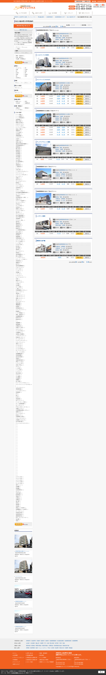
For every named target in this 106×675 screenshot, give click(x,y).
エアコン (19, 374)
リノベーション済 (21, 127)
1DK (17, 69)
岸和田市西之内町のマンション (22, 551)
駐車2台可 (19, 317)
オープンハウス (20, 194)
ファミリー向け (20, 210)
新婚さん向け (20, 208)
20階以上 (19, 499)
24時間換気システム (21, 290)
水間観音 (63, 174)
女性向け (19, 207)
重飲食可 (19, 223)
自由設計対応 (20, 512)
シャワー (19, 371)
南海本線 (28, 645)
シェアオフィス (20, 257)
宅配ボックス (20, 408)
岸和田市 (28, 640)
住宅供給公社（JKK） (22, 197)
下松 (49, 648)
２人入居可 (19, 132)
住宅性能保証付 (20, 145)
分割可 (18, 139)
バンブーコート (18, 576)
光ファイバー (20, 400)
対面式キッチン (20, 337)
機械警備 (19, 304)
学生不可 (19, 158)
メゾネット (19, 270)
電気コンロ (19, 343)
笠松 (64, 643)
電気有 (18, 293)
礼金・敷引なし (20, 57)
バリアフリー (20, 137)
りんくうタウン (43, 648)
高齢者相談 (19, 135)
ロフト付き (19, 269)
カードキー (19, 176)
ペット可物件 (43, 657)
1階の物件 (19, 493)
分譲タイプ (19, 140)
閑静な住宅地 (20, 122)
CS (17, 394)
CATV (18, 397)
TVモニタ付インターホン (23, 407)
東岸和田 (32, 648)
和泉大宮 (61, 648)
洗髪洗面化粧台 (20, 360)
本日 (26, 101)
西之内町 (52, 643)
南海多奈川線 (66, 645)
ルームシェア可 (20, 202)
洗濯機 (18, 486)
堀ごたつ (19, 300)
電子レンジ (19, 485)
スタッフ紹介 (29, 662)
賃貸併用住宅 (20, 514)
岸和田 (27, 648)
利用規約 (15, 659)
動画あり (27, 108)
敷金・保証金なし (20, 55)
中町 (60, 643)
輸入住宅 (19, 148)
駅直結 (18, 182)
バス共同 (19, 368)
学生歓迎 (19, 155)
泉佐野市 (33, 640)
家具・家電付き (20, 314)
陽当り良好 (19, 121)
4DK (26, 76)
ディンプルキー (20, 413)
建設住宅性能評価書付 (22, 143)
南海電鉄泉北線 (58, 645)
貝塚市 (38, 640)
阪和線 (57, 36)
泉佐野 (56, 648)
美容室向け (19, 260)
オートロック (20, 405)
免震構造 (19, 322)
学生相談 (19, 156)
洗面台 (18, 358)
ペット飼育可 (20, 116)
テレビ (18, 491)
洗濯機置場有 (20, 316)
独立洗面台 (19, 373)
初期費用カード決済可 (22, 509)
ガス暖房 (19, 376)
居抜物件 (19, 218)
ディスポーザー (20, 338)
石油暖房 (19, 378)
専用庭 (18, 272)
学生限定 (19, 153)
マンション (24, 47)
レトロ (18, 168)
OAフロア (19, 179)
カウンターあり (20, 239)
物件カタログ (16, 664)
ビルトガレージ (20, 301)
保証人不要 (19, 129)
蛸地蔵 (70, 648)
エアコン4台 (19, 480)
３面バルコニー (20, 296)
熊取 (61, 36)
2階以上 (18, 496)
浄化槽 (18, 285)
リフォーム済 (20, 126)
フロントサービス (21, 418)
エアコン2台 (19, 476)
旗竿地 (18, 221)
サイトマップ (16, 662)
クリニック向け (20, 191)
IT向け (18, 189)
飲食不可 (19, 228)
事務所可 (19, 130)
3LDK (26, 74)
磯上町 (37, 643)
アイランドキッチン (21, 340)
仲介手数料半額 (20, 217)
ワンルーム (18, 68)
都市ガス (19, 280)
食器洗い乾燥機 (20, 334)
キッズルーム (20, 511)
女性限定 (19, 134)
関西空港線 (58, 37)
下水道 (18, 283)
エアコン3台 (19, 478)
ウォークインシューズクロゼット (23, 385)
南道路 (18, 506)
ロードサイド (20, 251)
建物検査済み (20, 516)
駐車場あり (19, 494)
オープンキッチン (21, 350)
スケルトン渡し (20, 220)
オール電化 (19, 287)
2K (16, 71)
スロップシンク (20, 342)
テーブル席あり (20, 241)
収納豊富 (19, 392)
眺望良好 (19, 147)
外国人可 (19, 199)
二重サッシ (19, 288)
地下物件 (19, 248)
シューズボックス (21, 390)
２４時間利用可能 (21, 230)
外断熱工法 (19, 326)
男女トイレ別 (20, 361)
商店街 (18, 249)
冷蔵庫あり (19, 332)
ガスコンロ (19, 329)
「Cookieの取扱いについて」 (17, 673)
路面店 (18, 252)
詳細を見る (79, 47)
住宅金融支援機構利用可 (22, 192)
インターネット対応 (21, 402)
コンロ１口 (19, 345)
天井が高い (19, 169)
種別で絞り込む (23, 29)
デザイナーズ (20, 124)
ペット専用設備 (20, 117)
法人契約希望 (20, 161)
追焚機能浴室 (20, 353)
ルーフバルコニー (21, 277)
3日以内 (18, 103)
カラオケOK (19, 244)
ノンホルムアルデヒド (22, 171)
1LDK (26, 69)
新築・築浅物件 (43, 653)
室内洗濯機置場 (20, 265)
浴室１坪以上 (20, 365)
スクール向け (20, 186)
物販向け (19, 262)
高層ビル (19, 178)
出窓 (18, 278)
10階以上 (19, 498)
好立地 (18, 246)
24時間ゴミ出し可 (21, 420)
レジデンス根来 (41, 216)
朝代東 (66, 219)
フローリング (20, 267)
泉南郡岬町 (75, 640)
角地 (18, 520)
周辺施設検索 (29, 655)
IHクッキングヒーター (22, 517)
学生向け (19, 204)
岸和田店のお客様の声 (31, 657)
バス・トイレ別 (20, 352)
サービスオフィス (21, 181)
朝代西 (66, 33)
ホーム (14, 653)
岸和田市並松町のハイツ (20, 601)
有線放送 (19, 398)
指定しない (18, 101)
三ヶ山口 (63, 175)
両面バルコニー (20, 298)
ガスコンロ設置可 (21, 200)
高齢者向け (19, 165)
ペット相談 (19, 114)
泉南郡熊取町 (62, 33)
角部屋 (18, 504)
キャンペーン (20, 213)
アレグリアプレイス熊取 (43, 142)
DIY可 (18, 264)
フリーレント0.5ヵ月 (21, 174)
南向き (18, 503)
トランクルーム (20, 387)
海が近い (19, 212)
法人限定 (19, 160)
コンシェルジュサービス (22, 423)
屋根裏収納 (19, 389)
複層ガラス (19, 411)
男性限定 (19, 152)
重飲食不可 (19, 225)
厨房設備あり (20, 238)
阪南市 (42, 640)
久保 (66, 170)
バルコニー (19, 275)
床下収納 (19, 381)
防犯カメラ (19, 415)
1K (25, 68)
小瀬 (48, 643)
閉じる (101, 672)
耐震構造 (19, 324)
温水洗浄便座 (20, 356)
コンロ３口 (19, 347)
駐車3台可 (19, 319)
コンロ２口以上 (20, 330)
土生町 (27, 643)
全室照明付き (20, 489)
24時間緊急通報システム (22, 410)
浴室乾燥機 (19, 355)
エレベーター (20, 291)
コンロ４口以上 (20, 348)
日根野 (63, 37)
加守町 (56, 643)
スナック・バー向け (21, 259)
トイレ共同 (19, 369)
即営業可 (19, 234)
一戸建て (18, 48)
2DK (26, 71)
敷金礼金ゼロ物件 (44, 659)
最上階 (18, 501)
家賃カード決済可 (21, 507)
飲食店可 (19, 150)
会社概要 (15, 655)
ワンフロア (19, 184)
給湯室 (18, 306)
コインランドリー (21, 309)
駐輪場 (18, 311)
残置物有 (19, 236)
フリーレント (20, 173)
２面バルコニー (20, 295)
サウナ (18, 366)
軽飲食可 (19, 226)
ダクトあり (19, 231)
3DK (17, 74)
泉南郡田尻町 (68, 640)
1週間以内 (27, 103)
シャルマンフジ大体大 (43, 55)
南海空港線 (45, 645)
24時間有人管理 (20, 416)
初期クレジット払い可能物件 (47, 662)
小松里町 (32, 643)
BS (17, 395)
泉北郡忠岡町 (60, 640)
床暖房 (18, 379)
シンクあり (19, 243)
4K (16, 76)
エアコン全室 (20, 481)
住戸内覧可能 (20, 421)
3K (25, 72)
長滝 (61, 88)
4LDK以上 (18, 77)
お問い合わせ (29, 653)
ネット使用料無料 (21, 403)
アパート (18, 47)
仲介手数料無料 (20, 215)
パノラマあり (19, 109)
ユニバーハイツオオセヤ (43, 79)
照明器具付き (20, 308)
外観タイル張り (20, 327)
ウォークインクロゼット (22, 382)
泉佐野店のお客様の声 (31, 659)
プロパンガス (20, 282)
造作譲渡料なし (20, 254)
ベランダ (19, 273)
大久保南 (67, 83)
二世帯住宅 (19, 166)
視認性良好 (19, 233)
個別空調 (19, 303)
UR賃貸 (18, 195)
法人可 (18, 163)
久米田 (52, 648)
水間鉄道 (58, 174)
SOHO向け (19, 187)
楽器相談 (19, 119)
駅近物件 (42, 655)
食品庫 (18, 519)
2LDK (17, 72)
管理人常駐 (19, 142)
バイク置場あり (20, 313)
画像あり (18, 108)
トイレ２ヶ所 (20, 363)
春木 (37, 648)
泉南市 (47, 640)
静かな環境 (19, 256)
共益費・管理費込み (21, 59)
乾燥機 (18, 488)
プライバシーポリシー (18, 657)
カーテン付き (20, 483)
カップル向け (20, 205)
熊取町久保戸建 (41, 240)
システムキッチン (21, 335)
